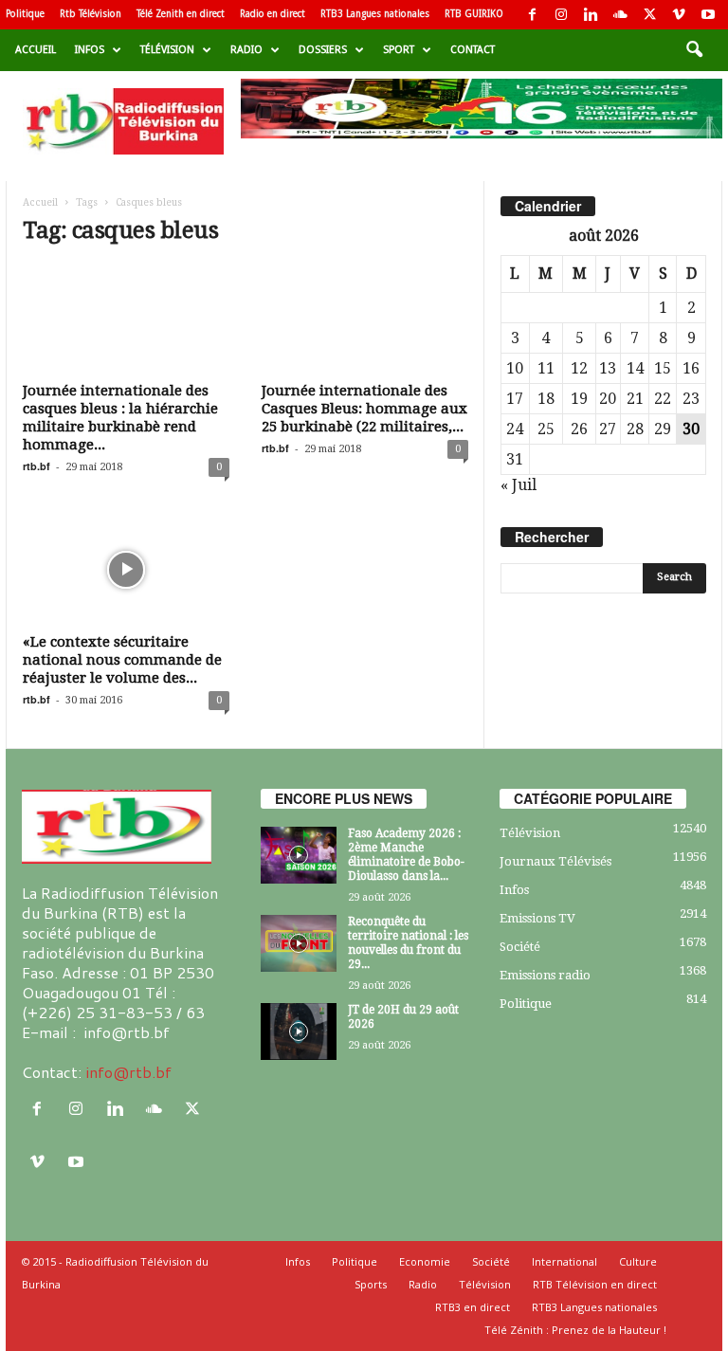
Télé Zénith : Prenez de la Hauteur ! (575, 1330)
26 (579, 429)
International (564, 1261)
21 (635, 399)
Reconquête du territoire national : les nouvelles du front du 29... (408, 943)
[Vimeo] (678, 14)
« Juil (518, 485)
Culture (638, 1261)
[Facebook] (531, 14)
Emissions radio (545, 975)
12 (579, 368)
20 (607, 399)
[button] (694, 50)
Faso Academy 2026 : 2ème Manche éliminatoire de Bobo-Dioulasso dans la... (406, 855)
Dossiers (323, 50)
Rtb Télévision (90, 14)
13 (607, 368)
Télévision (167, 50)
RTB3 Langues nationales (374, 14)
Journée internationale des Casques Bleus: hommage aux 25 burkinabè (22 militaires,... (364, 408)
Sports (371, 1284)
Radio (246, 50)
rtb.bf (36, 466)
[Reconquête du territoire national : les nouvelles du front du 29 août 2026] (299, 943)
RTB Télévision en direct (595, 1284)
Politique (25, 14)
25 (546, 429)
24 (514, 429)
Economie (424, 1261)
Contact (472, 50)
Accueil (35, 50)
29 (662, 429)
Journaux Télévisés (555, 861)
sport (398, 50)
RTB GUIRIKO (474, 14)
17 (514, 399)
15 (662, 368)
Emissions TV (537, 918)
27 (607, 429)
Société (520, 947)
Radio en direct (272, 14)
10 (514, 368)
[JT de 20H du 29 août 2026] (299, 1031)
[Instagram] (561, 14)
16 (691, 368)
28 (635, 429)
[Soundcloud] (620, 14)
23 (691, 399)
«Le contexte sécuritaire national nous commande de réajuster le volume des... (122, 659)
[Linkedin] (590, 14)
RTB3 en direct (472, 1307)
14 (635, 368)
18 (546, 399)
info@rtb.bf (128, 1072)
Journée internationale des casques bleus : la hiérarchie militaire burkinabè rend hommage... (120, 417)
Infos (89, 50)
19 (579, 399)
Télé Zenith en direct (180, 14)
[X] (649, 14)
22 (662, 399)
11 (546, 368)
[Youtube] (708, 14)
